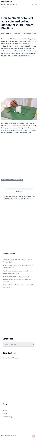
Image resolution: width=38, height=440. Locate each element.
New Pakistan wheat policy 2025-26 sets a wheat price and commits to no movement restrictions (17, 279)
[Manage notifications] (33, 436)
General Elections (29, 33)
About (5, 410)
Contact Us (6, 413)
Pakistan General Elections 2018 (12, 179)
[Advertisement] (19, 78)
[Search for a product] (32, 4)
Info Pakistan (6, 2)
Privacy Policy (7, 417)
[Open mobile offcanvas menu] (36, 4)
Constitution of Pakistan (11, 358)
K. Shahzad (7, 33)
